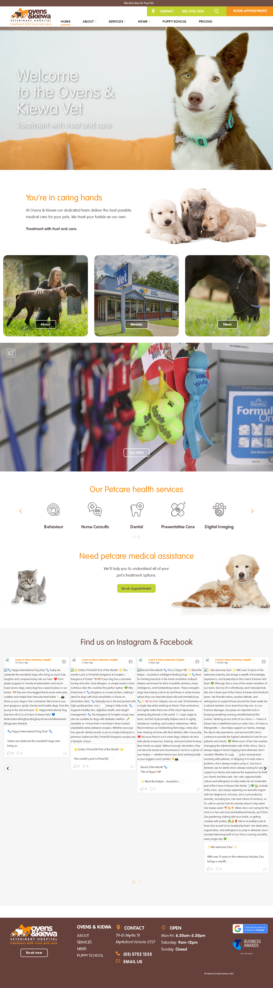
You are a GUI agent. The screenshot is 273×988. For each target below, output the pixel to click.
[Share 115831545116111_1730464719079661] (132, 767)
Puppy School (175, 21)
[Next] (252, 511)
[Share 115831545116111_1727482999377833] (198, 790)
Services (116, 21)
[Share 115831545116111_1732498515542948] (65, 754)
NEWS (81, 949)
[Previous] (21, 511)
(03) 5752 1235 (193, 11)
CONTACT (166, 11)
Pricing (205, 21)
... (20, 745)
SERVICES (84, 942)
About (88, 21)
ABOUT (83, 935)
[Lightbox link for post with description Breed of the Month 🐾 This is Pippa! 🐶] (169, 714)
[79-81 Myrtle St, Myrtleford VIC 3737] (153, 11)
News (142, 21)
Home (65, 21)
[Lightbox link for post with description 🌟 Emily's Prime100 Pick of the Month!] (103, 706)
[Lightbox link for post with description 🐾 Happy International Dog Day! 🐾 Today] (36, 697)
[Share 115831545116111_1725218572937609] (265, 870)
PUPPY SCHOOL (90, 955)
